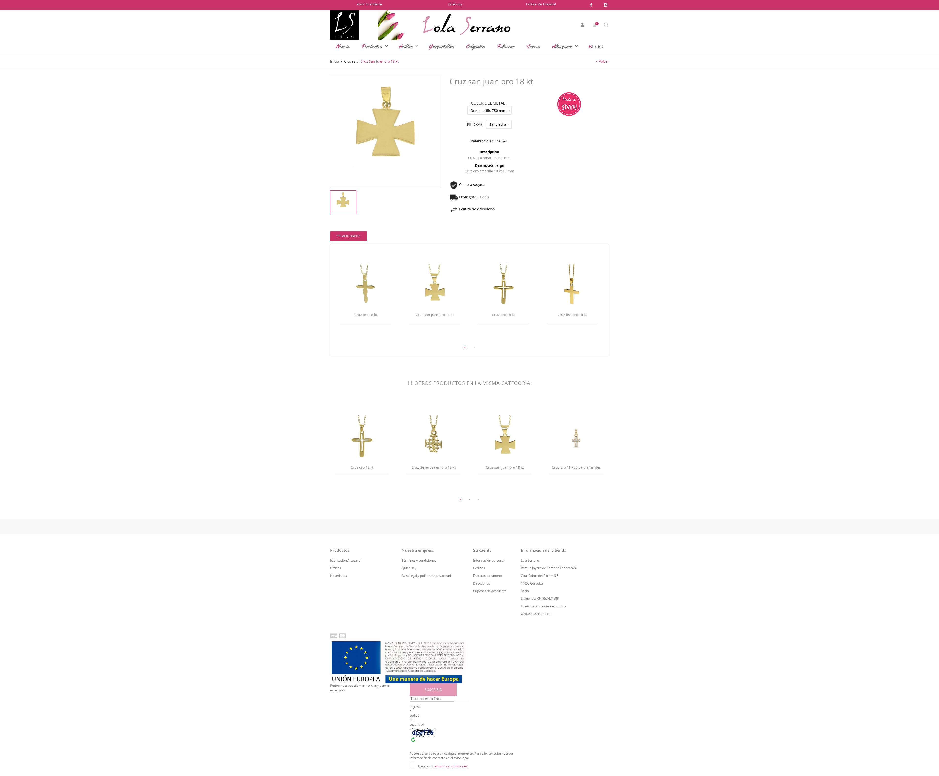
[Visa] (333, 636)
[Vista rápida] (361, 338)
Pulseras (506, 46)
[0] (594, 25)
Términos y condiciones (419, 560)
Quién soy (455, 4)
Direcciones (481, 583)
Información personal (488, 560)
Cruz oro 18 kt (365, 314)
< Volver (602, 61)
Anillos (406, 46)
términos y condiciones (450, 766)
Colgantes (475, 46)
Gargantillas (441, 46)
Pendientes (372, 46)
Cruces (533, 46)
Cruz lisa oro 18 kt (572, 314)
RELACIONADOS (348, 236)
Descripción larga (489, 165)
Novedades (338, 576)
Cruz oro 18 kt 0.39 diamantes (576, 467)
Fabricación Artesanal (541, 4)
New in (342, 46)
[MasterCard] (342, 636)
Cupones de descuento (490, 591)
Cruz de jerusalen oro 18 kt (433, 467)
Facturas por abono (487, 576)
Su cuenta (482, 550)
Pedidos (479, 568)
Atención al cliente (369, 4)
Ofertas (335, 568)
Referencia (479, 141)
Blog (595, 46)
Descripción (489, 151)
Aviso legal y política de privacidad (426, 576)
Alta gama (562, 46)
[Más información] (370, 338)
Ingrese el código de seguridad (416, 715)
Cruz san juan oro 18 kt (435, 314)
